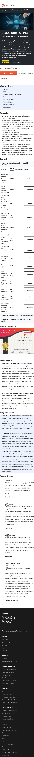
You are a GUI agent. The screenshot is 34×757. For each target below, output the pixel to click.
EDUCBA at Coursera (9, 681)
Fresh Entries (6, 722)
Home (3, 9)
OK (31, 745)
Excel (3, 733)
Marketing (5, 736)
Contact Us (5, 645)
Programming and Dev (10, 730)
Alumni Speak (6, 642)
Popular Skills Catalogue (10, 700)
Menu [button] (29, 5)
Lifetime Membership (9, 710)
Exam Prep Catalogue (9, 702)
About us (5, 639)
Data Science (9, 9)
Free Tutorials (6, 678)
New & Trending (7, 719)
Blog (3, 691)
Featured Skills (7, 716)
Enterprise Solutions (9, 669)
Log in (4, 648)
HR (3, 738)
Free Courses (6, 675)
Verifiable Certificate (8, 697)
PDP (3, 741)
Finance (4, 724)
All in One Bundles (8, 713)
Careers (4, 659)
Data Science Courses (18, 9)
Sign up (4, 651)
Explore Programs (8, 672)
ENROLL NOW (8, 73)
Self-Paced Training (8, 694)
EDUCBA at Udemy (8, 683)
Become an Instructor (9, 661)
